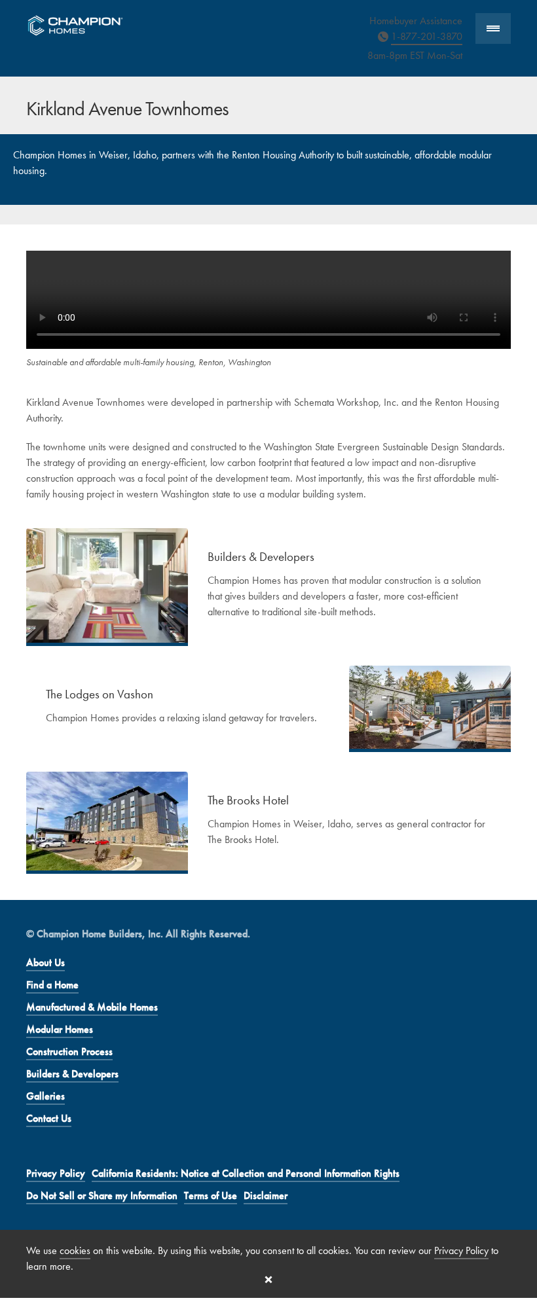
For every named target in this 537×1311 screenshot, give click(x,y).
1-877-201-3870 (426, 36)
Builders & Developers (72, 1074)
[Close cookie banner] (268, 1279)
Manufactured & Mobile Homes (92, 1007)
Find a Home (52, 985)
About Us (45, 962)
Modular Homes (59, 1029)
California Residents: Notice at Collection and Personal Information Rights (245, 1173)
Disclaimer (265, 1195)
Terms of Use (210, 1195)
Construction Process (69, 1051)
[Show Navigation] (493, 28)
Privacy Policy (55, 1173)
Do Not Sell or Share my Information (101, 1195)
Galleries (45, 1096)
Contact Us (48, 1118)
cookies (75, 1250)
